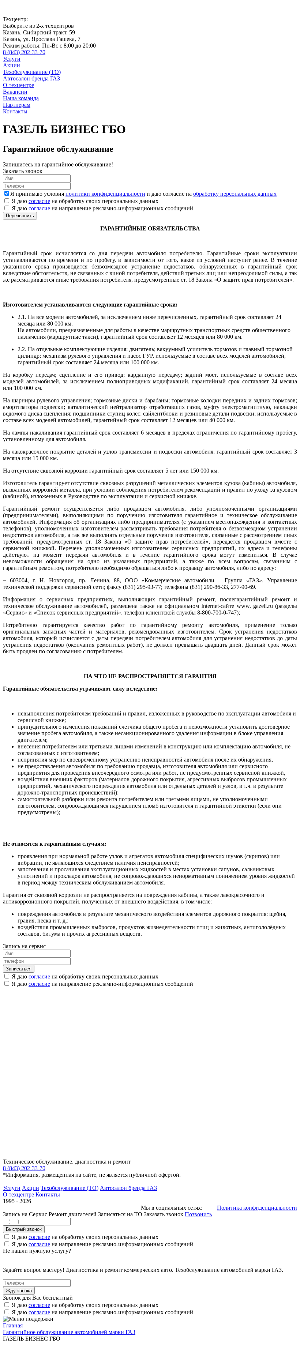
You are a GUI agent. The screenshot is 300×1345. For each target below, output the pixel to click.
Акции (11, 65)
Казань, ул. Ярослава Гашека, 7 (41, 39)
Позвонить (198, 1214)
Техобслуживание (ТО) (32, 72)
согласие (39, 201)
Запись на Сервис (26, 1214)
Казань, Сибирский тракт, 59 (39, 32)
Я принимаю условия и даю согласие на (143, 194)
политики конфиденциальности (105, 194)
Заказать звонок (163, 1214)
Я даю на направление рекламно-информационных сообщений (102, 208)
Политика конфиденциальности (257, 1208)
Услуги (11, 59)
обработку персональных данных (235, 194)
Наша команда (21, 98)
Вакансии (15, 92)
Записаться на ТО (121, 1214)
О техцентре (18, 85)
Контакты (15, 111)
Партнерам (16, 105)
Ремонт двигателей (73, 1214)
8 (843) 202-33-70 (24, 52)
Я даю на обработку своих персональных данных (85, 201)
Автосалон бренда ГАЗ (31, 78)
